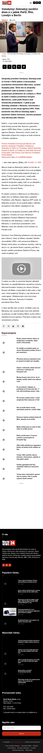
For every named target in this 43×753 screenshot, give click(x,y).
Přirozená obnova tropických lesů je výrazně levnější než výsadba (29, 360)
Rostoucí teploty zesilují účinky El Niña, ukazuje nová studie (29, 418)
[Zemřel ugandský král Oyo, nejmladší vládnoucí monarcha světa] (9, 467)
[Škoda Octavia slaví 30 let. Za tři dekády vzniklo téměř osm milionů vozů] (9, 380)
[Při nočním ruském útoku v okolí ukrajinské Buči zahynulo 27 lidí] (9, 399)
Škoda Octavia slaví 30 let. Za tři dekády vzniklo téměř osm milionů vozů (29, 379)
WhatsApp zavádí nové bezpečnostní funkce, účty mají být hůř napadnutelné (29, 681)
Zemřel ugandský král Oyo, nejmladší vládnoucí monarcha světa (28, 467)
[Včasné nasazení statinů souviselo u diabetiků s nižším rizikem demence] (9, 642)
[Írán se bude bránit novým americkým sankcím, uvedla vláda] (9, 409)
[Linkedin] (14, 67)
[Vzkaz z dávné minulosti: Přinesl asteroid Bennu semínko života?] (9, 582)
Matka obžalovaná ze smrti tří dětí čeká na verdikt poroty (28, 428)
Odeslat (21, 733)
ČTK (8, 59)
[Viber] (19, 67)
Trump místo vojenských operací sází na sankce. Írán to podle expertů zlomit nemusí (28, 476)
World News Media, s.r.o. (17, 742)
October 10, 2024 (34, 162)
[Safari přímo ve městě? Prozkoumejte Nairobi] (9, 672)
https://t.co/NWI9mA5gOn (21, 157)
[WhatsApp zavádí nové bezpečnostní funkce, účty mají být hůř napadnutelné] (9, 682)
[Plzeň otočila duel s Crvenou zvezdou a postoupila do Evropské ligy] (9, 438)
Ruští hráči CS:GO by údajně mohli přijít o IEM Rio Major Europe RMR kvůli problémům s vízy (28, 601)
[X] (39, 2)
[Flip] (24, 67)
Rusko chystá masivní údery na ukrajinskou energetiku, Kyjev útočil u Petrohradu (28, 340)
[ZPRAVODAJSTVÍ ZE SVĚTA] (6, 3)
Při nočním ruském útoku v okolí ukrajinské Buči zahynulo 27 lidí (28, 399)
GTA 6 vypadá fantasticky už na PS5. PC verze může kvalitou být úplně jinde (29, 661)
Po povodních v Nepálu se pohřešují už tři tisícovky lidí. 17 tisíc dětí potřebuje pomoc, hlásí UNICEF (28, 390)
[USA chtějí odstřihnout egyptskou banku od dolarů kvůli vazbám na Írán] (9, 448)
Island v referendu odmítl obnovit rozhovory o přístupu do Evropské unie (28, 370)
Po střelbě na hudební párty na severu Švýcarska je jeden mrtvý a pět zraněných (29, 350)
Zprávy (5, 20)
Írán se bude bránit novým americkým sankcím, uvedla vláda (28, 408)
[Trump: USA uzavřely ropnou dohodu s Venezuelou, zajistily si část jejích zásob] (9, 457)
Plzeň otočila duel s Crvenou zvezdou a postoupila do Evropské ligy (27, 437)
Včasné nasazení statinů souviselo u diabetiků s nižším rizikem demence (29, 641)
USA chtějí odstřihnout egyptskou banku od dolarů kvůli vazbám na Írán (29, 447)
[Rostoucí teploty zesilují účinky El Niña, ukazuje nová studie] (9, 419)
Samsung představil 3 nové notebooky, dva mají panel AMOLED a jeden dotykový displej (29, 610)
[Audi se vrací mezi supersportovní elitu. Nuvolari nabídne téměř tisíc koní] (9, 652)
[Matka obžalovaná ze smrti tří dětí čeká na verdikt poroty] (9, 428)
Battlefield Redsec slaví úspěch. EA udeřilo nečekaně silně (28, 620)
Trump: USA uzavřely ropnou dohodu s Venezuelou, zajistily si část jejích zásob (28, 457)
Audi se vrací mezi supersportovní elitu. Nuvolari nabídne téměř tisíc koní (28, 651)
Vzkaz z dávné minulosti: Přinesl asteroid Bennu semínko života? (27, 581)
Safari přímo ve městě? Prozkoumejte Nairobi (25, 671)
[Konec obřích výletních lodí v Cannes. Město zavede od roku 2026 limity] (9, 592)
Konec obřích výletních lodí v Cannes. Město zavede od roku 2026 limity (29, 591)
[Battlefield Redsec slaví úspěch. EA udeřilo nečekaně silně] (9, 622)
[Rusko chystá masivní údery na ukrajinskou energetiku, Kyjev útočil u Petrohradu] (9, 341)
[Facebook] (34, 2)
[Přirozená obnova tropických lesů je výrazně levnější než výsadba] (9, 360)
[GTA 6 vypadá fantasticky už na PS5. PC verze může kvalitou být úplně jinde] (9, 662)
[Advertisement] (21, 506)
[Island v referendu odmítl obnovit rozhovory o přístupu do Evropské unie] (9, 370)
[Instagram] (37, 2)
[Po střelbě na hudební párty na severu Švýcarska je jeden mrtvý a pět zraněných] (9, 351)
